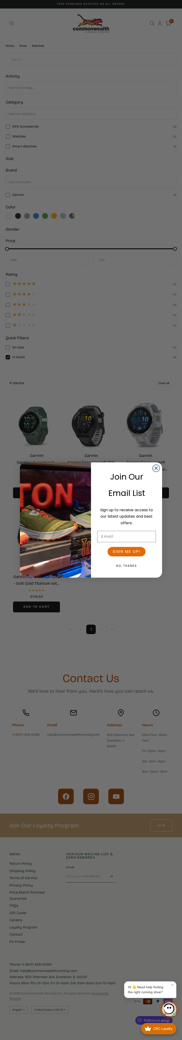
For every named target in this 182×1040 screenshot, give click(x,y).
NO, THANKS (126, 566)
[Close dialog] (156, 468)
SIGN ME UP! (126, 551)
